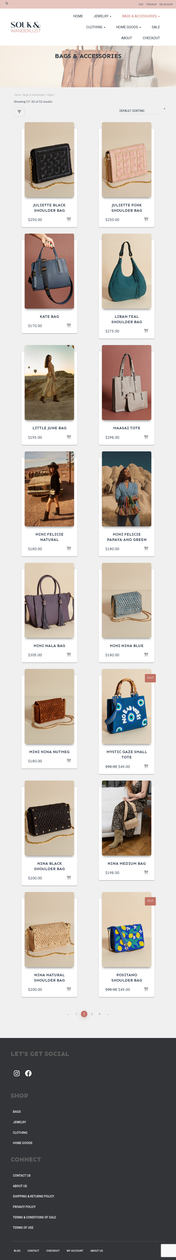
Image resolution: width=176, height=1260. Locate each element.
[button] (110, 16)
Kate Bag (49, 316)
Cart (141, 4)
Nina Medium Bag (127, 863)
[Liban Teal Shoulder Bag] (126, 271)
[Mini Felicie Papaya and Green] (126, 488)
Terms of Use (23, 1227)
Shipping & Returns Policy (33, 1196)
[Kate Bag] (49, 271)
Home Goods (127, 27)
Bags (17, 1111)
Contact (33, 1250)
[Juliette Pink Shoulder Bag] (126, 159)
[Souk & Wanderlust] (26, 27)
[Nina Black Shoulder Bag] (49, 818)
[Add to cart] (69, 220)
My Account (75, 1250)
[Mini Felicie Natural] (49, 488)
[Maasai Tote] (126, 382)
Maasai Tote (126, 428)
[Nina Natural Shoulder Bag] (49, 929)
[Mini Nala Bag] (49, 600)
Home (78, 16)
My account (166, 4)
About (126, 38)
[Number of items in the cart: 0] (6, 3)
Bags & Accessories (140, 16)
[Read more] (146, 331)
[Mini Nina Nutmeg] (49, 706)
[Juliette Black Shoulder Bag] (49, 159)
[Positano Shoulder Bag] (126, 929)
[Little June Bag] (49, 382)
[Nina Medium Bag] (126, 818)
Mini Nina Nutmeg (49, 751)
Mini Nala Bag (49, 645)
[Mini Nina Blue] (126, 600)
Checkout (151, 4)
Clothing (94, 27)
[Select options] (69, 326)
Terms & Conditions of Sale (34, 1217)
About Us (20, 1186)
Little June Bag (49, 428)
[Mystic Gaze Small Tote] (126, 706)
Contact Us (22, 1175)
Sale (156, 27)
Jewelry (101, 16)
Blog (17, 1250)
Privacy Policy (24, 1207)
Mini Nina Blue (127, 645)
